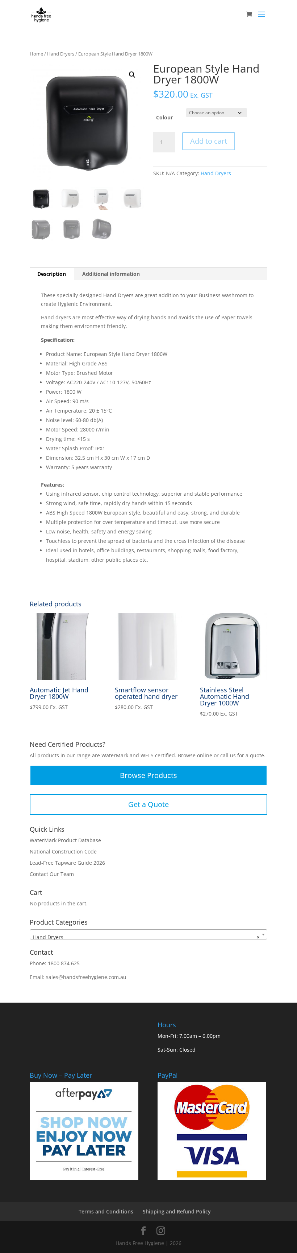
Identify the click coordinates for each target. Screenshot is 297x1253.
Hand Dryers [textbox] (146, 937)
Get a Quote (148, 804)
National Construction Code (63, 851)
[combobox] (148, 934)
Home (36, 53)
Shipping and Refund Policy (177, 1211)
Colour (164, 117)
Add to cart (208, 141)
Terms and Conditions (106, 1211)
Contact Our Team (52, 874)
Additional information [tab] (111, 273)
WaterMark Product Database (65, 840)
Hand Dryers (60, 53)
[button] (132, 74)
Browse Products (148, 775)
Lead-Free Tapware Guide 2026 (67, 862)
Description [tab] (51, 273)
